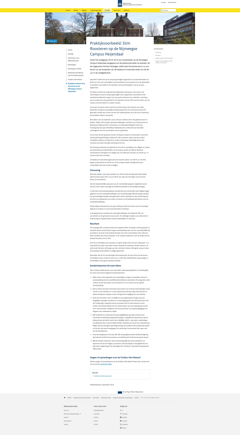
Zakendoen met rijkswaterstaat (82, 397)
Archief (96, 424)
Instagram (125, 424)
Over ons (117, 10)
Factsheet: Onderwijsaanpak (102, 376)
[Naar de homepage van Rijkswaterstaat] (130, 4)
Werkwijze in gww (106, 397)
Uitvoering (158, 52)
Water (76, 10)
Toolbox (136, 397)
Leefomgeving (96, 10)
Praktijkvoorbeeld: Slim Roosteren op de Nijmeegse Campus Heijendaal (76, 87)
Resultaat (157, 55)
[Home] (64, 397)
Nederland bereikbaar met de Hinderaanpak (75, 74)
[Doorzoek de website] (162, 10)
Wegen (84, 10)
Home (68, 10)
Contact (163, 2)
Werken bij (71, 414)
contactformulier (106, 364)
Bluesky (124, 428)
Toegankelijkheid (99, 410)
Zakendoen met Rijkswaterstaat (73, 59)
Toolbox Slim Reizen (75, 79)
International (172, 2)
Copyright (96, 414)
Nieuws (126, 10)
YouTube (124, 421)
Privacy (96, 421)
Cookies (96, 417)
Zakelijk (107, 10)
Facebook (125, 414)
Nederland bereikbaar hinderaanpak (122, 397)
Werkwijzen (72, 65)
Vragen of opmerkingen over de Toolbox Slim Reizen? (163, 61)
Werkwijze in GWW (74, 69)
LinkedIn (124, 417)
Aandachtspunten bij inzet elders (164, 58)
